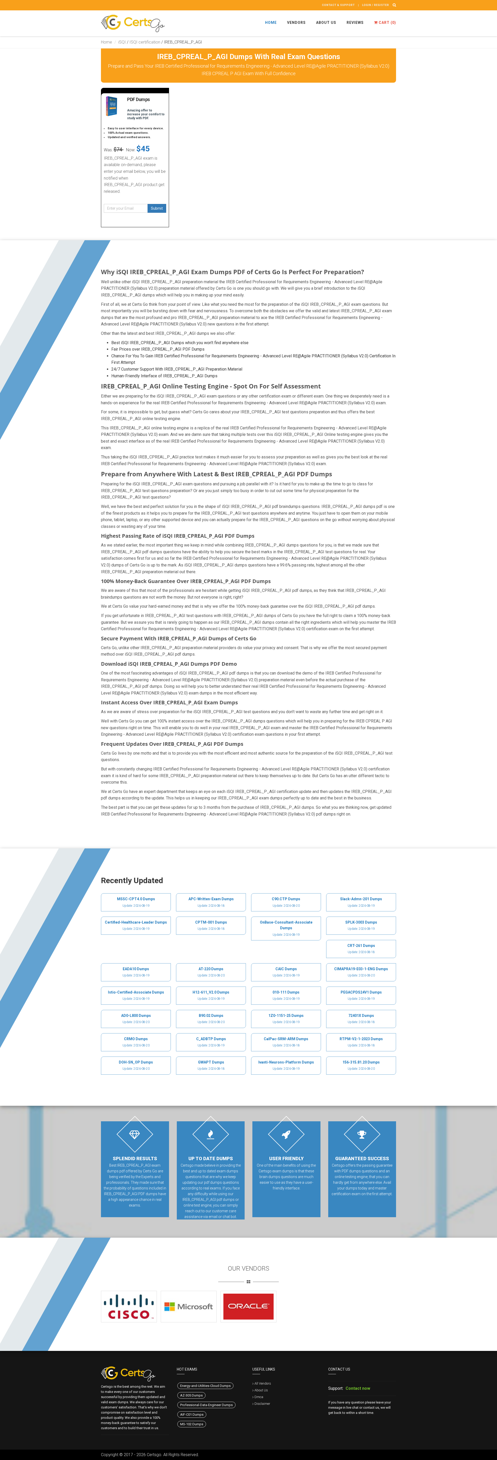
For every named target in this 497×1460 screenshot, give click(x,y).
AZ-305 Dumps (191, 1395)
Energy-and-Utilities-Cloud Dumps (205, 1386)
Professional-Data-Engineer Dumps (206, 1405)
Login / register (375, 5)
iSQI (122, 42)
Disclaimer (262, 1404)
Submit (157, 208)
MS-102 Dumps (191, 1424)
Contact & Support (338, 5)
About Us (326, 22)
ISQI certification (144, 42)
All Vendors (262, 1383)
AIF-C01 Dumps (191, 1414)
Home (271, 22)
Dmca (258, 1397)
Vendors (296, 22)
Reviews (355, 22)
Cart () (387, 22)
